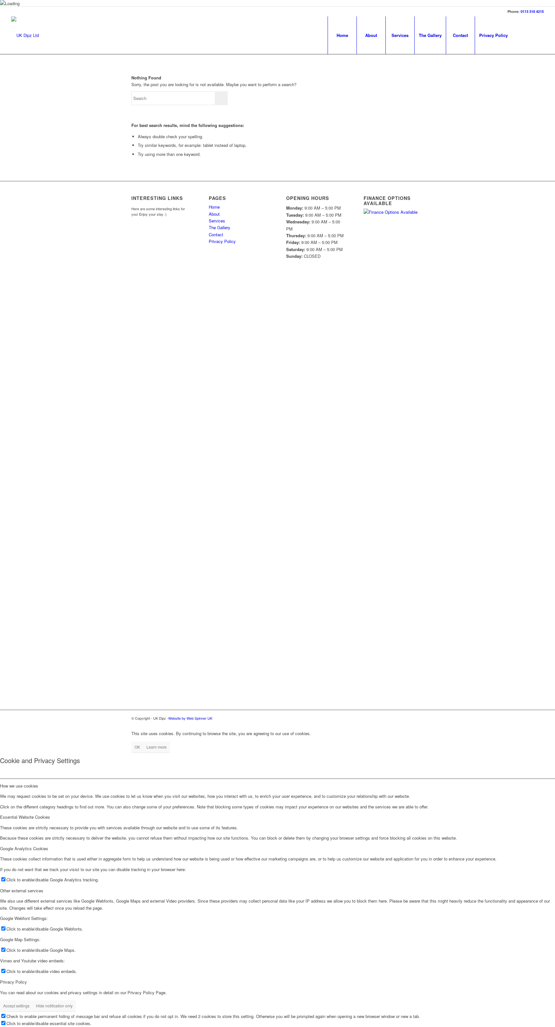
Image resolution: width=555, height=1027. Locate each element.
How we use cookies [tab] (19, 786)
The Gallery (430, 35)
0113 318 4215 (532, 11)
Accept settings (16, 1005)
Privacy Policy (493, 35)
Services (400, 35)
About (371, 35)
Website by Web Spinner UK (190, 718)
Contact (460, 35)
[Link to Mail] (539, 35)
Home (342, 35)
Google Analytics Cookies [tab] (24, 848)
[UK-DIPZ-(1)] (25, 35)
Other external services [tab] (21, 890)
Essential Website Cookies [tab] (25, 817)
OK (137, 747)
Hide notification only (54, 1005)
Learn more (156, 747)
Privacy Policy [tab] (13, 982)
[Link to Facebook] (519, 35)
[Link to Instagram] (529, 35)
